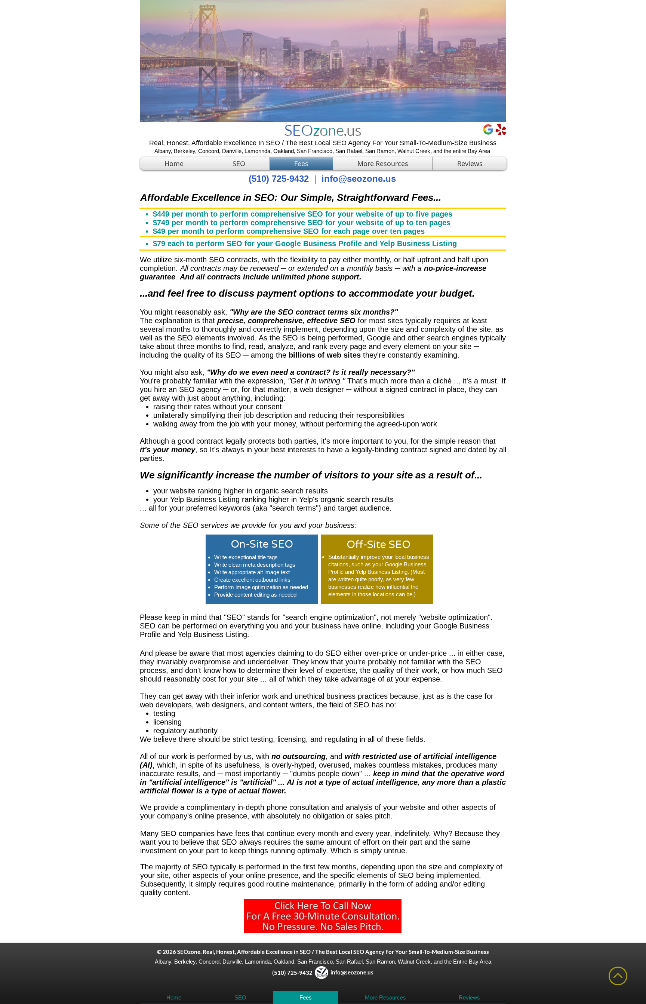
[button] (383, 163)
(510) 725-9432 (284, 972)
